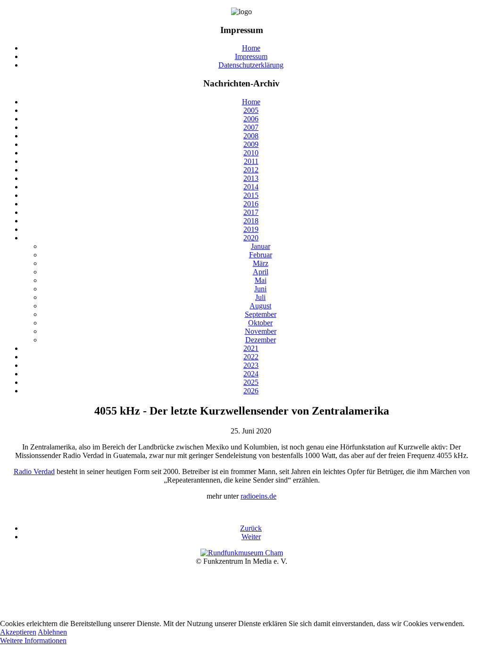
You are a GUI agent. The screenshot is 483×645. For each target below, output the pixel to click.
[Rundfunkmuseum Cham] (241, 553)
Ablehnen (52, 632)
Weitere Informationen (33, 641)
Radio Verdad (34, 471)
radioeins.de (258, 496)
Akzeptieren (18, 632)
